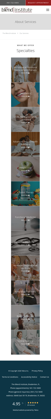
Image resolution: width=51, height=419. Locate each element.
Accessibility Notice (29, 377)
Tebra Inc (25, 371)
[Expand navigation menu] (48, 10)
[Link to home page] (22, 10)
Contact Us (44, 377)
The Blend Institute (9, 33)
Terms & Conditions (10, 377)
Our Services (24, 33)
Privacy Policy (37, 371)
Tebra (36, 410)
